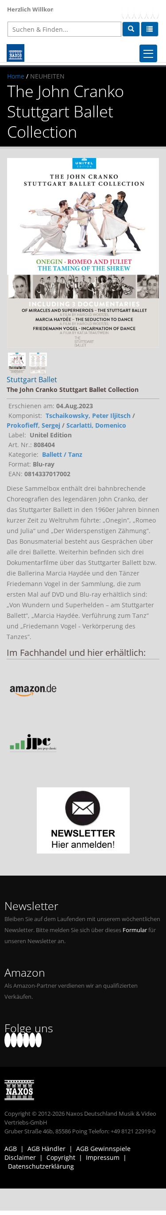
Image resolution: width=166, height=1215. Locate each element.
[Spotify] (156, 11)
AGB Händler (46, 1148)
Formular (135, 930)
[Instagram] (150, 11)
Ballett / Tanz (62, 454)
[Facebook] (125, 11)
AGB (10, 1148)
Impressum (103, 1157)
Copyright (60, 1157)
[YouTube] (137, 11)
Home (15, 76)
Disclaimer (20, 1157)
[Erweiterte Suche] (149, 29)
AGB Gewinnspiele (103, 1148)
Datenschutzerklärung (41, 1166)
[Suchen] (131, 29)
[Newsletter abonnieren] (83, 820)
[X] (131, 11)
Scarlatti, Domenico (96, 425)
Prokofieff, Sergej (33, 425)
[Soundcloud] (143, 11)
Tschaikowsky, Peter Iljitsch (88, 415)
